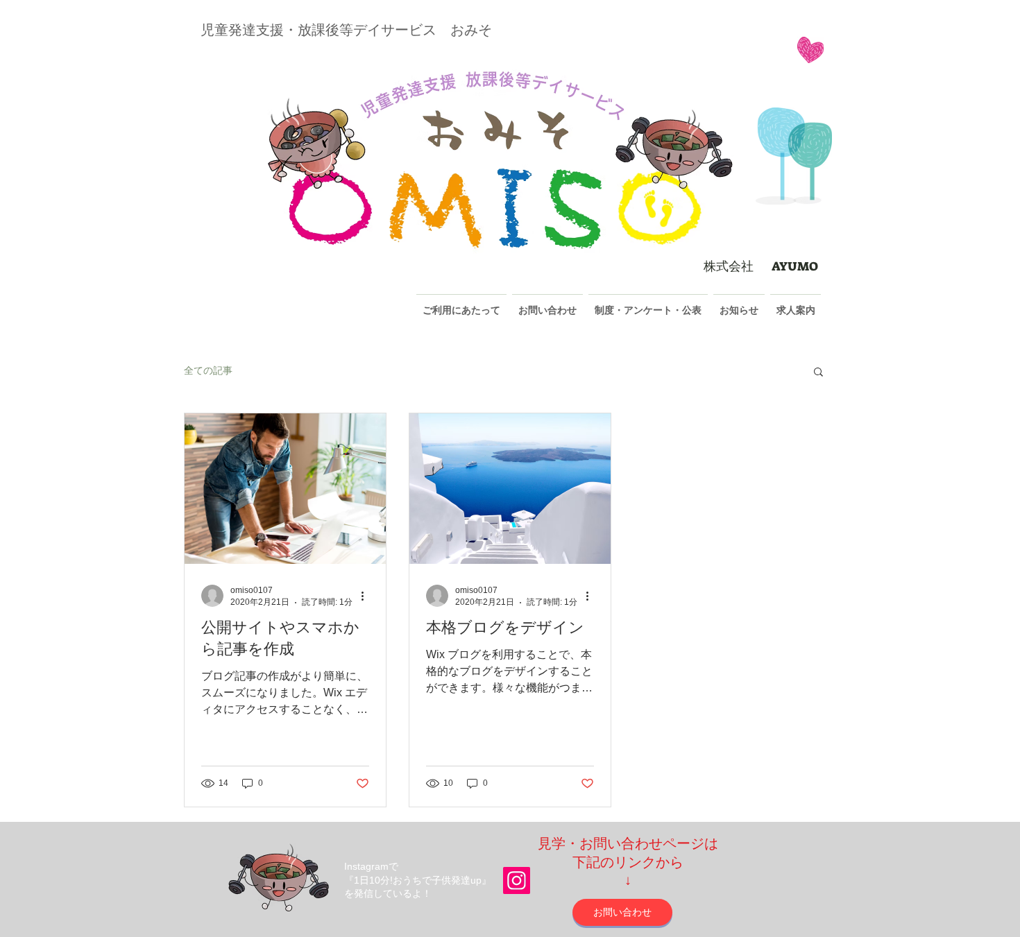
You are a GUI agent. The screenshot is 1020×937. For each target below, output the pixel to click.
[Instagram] (516, 880)
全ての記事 (208, 370)
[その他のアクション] (367, 595)
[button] (818, 373)
